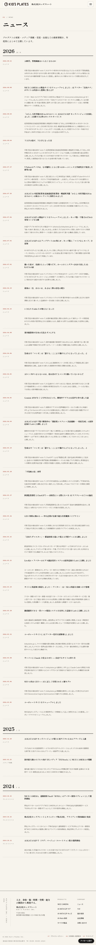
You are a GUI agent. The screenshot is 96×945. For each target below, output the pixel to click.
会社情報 (80, 918)
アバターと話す (86, 941)
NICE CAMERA (63, 904)
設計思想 (80, 913)
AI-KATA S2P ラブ (64, 909)
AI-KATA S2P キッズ (65, 913)
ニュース (80, 904)
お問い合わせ (82, 923)
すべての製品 (62, 923)
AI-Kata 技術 (62, 918)
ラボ (78, 909)
